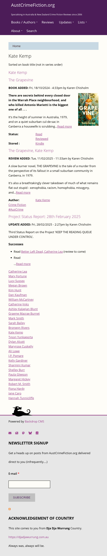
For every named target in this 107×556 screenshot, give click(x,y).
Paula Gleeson (18, 374)
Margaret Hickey (19, 379)
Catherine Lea (17, 271)
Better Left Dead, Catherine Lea (42, 251)
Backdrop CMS (34, 421)
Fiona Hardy (16, 389)
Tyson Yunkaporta (20, 337)
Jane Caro (14, 393)
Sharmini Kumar (19, 365)
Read (38, 134)
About (15, 31)
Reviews (48, 22)
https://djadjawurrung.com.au (28, 537)
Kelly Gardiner (18, 360)
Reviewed (41, 139)
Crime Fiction (17, 205)
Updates (65, 22)
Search (31, 31)
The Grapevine (20, 79)
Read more (64, 126)
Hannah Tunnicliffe (21, 398)
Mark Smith (16, 318)
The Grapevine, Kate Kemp (31, 150)
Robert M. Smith (19, 384)
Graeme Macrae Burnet (24, 313)
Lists (81, 22)
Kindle (39, 143)
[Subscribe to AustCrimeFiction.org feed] (9, 509)
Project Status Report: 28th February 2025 (44, 216)
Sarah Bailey (16, 323)
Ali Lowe (14, 351)
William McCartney (21, 299)
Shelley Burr (16, 370)
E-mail (13, 474)
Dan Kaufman (17, 295)
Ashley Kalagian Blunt (23, 309)
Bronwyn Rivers (18, 328)
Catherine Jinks (18, 304)
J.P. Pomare (15, 356)
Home (16, 46)
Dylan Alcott (16, 342)
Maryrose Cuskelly (20, 346)
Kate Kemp (17, 72)
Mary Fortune (17, 276)
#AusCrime (15, 209)
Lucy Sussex (16, 281)
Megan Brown (17, 285)
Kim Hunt (14, 290)
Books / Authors (23, 22)
